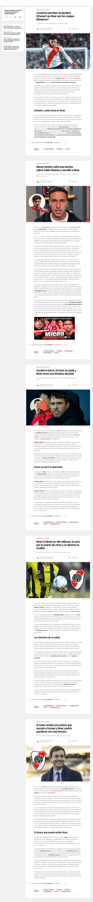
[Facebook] (6, 17)
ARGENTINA (37, 227)
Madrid (66, 796)
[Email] (20, 17)
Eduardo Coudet (74, 522)
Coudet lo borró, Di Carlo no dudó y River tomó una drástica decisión (12, 33)
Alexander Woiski (45, 439)
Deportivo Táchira (61, 522)
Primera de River (66, 454)
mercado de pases (77, 308)
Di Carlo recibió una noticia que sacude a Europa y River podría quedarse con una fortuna (11, 48)
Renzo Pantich (47, 352)
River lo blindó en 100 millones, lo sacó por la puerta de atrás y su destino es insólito (12, 40)
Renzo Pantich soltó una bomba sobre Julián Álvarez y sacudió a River (13, 27)
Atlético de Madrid (48, 351)
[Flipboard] (15, 17)
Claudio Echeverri (48, 149)
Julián (36, 823)
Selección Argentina (67, 504)
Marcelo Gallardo (38, 444)
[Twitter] (11, 17)
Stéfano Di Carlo (55, 524)
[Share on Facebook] (69, 181)
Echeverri (63, 78)
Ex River (59, 351)
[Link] (75, 181)
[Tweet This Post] (72, 181)
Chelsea (59, 889)
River (43, 74)
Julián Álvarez (40, 237)
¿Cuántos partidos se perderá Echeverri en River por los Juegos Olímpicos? (13, 12)
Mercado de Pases (8, 25)
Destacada (59, 149)
